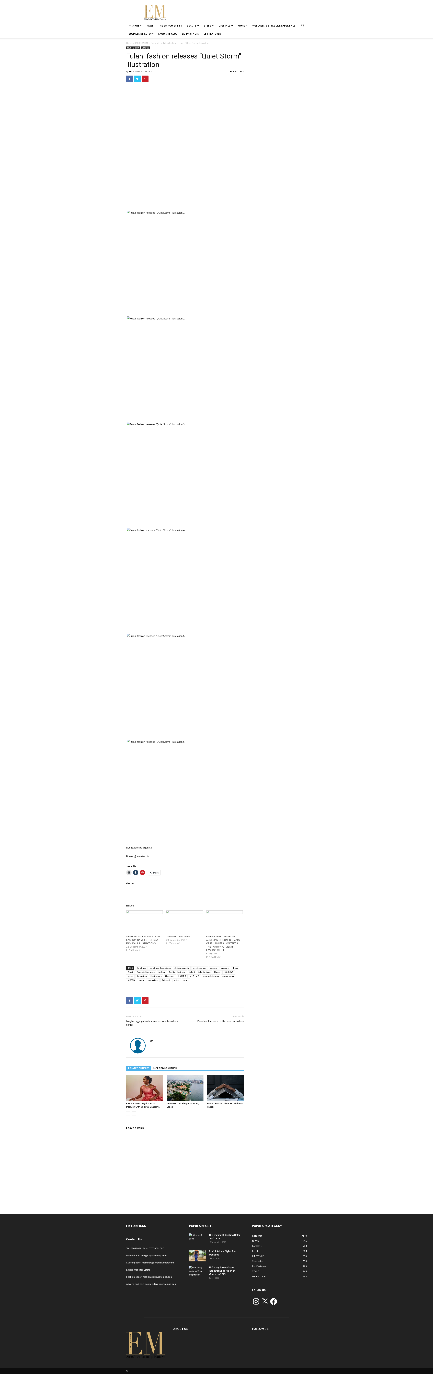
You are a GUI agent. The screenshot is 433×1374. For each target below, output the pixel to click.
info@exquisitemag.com (154, 1255)
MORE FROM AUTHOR (165, 1068)
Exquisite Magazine (146, 972)
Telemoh (166, 980)
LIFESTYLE (224, 25)
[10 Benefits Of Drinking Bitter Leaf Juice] (197, 1239)
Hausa (217, 972)
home (130, 976)
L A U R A (182, 976)
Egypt (130, 972)
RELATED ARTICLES (138, 1068)
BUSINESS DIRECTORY (141, 33)
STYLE (207, 25)
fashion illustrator (177, 972)
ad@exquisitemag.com (164, 1284)
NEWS (149, 25)
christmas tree (200, 968)
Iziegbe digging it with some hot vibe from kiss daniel (152, 1023)
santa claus (152, 980)
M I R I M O (194, 976)
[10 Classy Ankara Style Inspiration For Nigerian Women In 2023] (197, 1272)
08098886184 (138, 1248)
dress (235, 968)
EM (130, 71)
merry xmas (228, 976)
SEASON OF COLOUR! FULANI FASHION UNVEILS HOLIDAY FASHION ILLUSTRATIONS (143, 940)
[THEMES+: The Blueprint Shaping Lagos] (185, 1088)
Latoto (147, 1269)
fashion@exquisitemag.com (158, 1276)
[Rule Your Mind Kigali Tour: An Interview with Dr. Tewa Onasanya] (144, 1088)
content (213, 968)
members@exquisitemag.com (158, 1262)
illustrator (169, 976)
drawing (225, 968)
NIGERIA (131, 980)
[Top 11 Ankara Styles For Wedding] (197, 1255)
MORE (241, 25)
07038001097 (156, 1248)
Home (129, 43)
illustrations (156, 976)
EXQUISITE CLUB (167, 33)
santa (141, 980)
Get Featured (212, 33)
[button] (303, 26)
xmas (185, 980)
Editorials (155, 43)
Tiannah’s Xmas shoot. (178, 936)
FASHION (134, 25)
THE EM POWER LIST (170, 25)
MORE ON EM (141, 43)
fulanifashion (204, 972)
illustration (142, 976)
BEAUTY (191, 25)
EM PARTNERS (190, 33)
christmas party (181, 968)
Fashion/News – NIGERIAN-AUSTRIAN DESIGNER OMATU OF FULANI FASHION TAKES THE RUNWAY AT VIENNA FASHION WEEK (223, 943)
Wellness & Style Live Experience (273, 25)
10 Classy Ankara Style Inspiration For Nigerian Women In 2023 (222, 1271)
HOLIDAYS (228, 972)
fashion (161, 972)
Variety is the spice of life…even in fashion (220, 1021)
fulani (192, 972)
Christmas (141, 968)
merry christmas (211, 976)
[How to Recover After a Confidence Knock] (225, 1088)
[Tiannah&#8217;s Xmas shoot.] (184, 920)
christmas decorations (160, 968)
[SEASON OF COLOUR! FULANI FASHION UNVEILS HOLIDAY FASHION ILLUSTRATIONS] (144, 920)
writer (177, 980)
